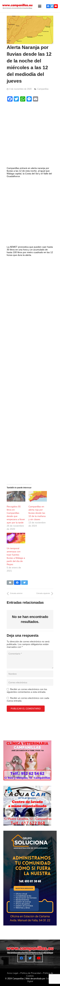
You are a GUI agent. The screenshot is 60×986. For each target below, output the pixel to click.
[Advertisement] (30, 135)
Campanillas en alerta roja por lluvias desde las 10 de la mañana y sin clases (37, 513)
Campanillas (43, 89)
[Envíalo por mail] (10, 582)
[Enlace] (17, 6)
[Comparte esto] (17, 582)
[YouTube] (56, 6)
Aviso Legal (12, 973)
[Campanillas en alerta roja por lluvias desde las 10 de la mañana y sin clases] (37, 496)
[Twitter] (52, 6)
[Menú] (39, 6)
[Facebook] (48, 6)
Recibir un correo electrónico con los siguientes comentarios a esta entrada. (27, 690)
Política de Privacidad (30, 973)
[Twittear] (24, 582)
